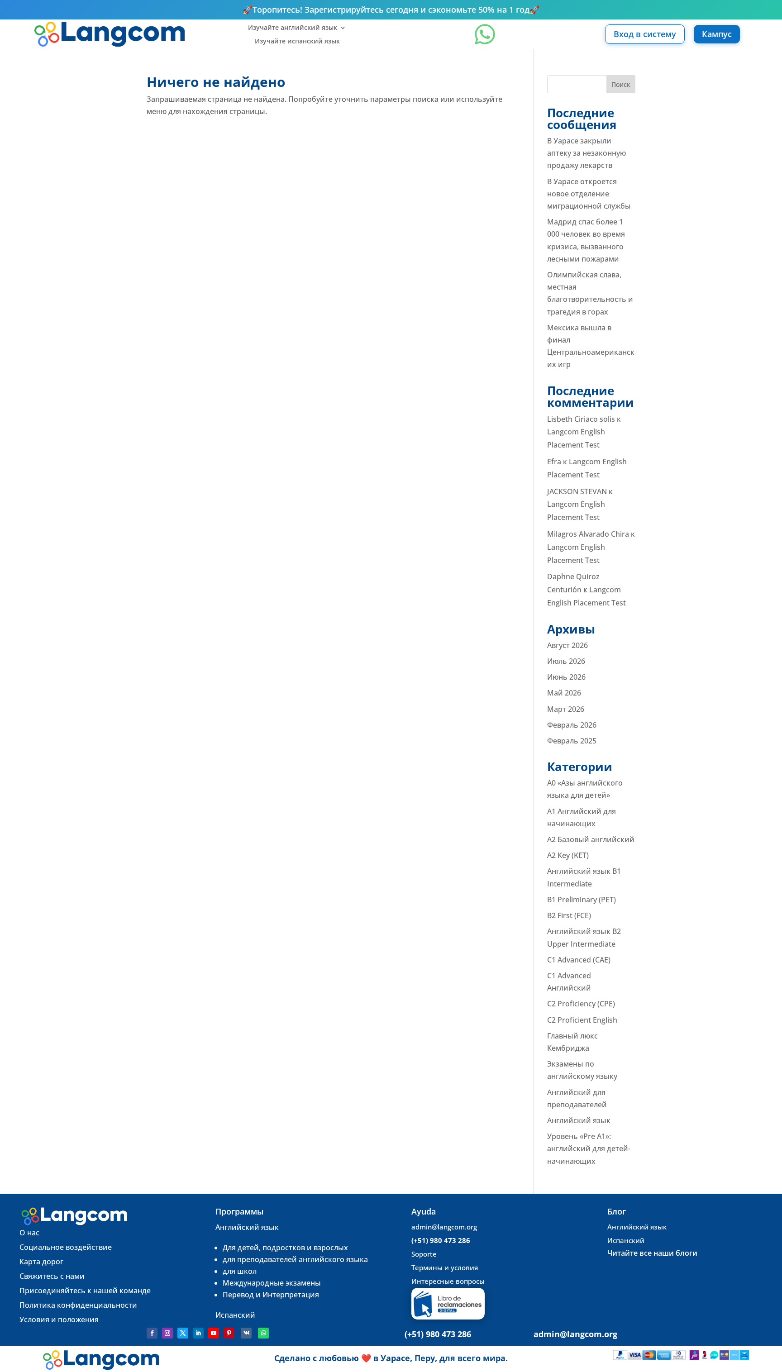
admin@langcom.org (444, 1226)
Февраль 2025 (571, 741)
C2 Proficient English (582, 1020)
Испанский (235, 1315)
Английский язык (578, 1120)
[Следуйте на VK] (246, 1333)
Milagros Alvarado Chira (588, 534)
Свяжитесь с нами (52, 1276)
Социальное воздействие (65, 1247)
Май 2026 (564, 693)
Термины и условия (444, 1267)
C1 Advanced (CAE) (578, 960)
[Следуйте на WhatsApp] (263, 1333)
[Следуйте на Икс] (182, 1333)
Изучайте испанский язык (297, 41)
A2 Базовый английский (590, 839)
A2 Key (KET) (568, 855)
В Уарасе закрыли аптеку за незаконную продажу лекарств (586, 153)
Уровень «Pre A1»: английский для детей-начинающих (588, 1148)
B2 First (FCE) (569, 915)
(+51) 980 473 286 (440, 1240)
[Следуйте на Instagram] (167, 1333)
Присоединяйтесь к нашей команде (86, 1291)
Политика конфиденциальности (78, 1305)
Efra (554, 462)
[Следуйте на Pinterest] (229, 1333)
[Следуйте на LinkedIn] (198, 1333)
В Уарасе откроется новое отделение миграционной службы (589, 193)
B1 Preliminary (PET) (581, 900)
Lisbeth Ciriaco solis (581, 419)
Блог (616, 1211)
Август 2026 (567, 645)
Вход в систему (645, 34)
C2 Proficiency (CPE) (581, 1004)
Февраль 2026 (571, 725)
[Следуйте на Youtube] (213, 1333)
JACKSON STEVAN (577, 491)
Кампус (717, 34)
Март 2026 (565, 709)
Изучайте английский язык (292, 28)
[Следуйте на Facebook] (152, 1333)
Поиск (620, 84)
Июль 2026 (566, 661)
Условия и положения (59, 1319)
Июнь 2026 (566, 677)
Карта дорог (41, 1262)
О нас (29, 1233)
